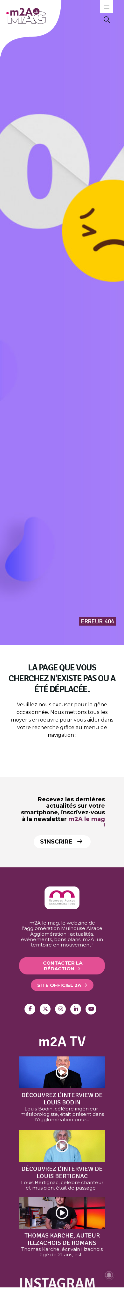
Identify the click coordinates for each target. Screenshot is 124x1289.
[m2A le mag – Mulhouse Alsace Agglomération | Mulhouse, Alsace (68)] (50, 16)
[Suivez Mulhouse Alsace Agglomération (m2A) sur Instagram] (60, 1009)
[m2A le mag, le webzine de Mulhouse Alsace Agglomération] (62, 908)
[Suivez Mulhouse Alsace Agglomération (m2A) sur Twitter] (45, 1009)
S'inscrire (57, 841)
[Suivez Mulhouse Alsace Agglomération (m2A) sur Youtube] (91, 1009)
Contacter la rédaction (62, 965)
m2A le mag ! (86, 822)
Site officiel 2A (59, 985)
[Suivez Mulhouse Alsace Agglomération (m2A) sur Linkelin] (75, 1009)
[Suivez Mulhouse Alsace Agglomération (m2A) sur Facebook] (29, 1009)
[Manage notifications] (109, 1275)
